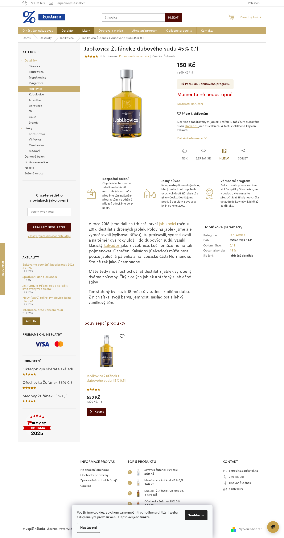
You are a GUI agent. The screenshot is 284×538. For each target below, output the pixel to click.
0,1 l (232, 245)
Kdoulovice (36, 94)
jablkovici (167, 224)
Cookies (85, 485)
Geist (32, 117)
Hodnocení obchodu (94, 469)
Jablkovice (35, 88)
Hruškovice (36, 72)
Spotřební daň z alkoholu (39, 277)
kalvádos (112, 246)
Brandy (33, 122)
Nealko (29, 167)
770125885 (236, 489)
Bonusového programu (214, 84)
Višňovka (35, 139)
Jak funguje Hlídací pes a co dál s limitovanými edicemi (45, 287)
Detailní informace (190, 138)
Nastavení (88, 528)
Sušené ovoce (34, 173)
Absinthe (35, 100)
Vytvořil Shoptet (250, 529)
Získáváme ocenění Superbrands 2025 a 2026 (48, 266)
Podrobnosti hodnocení (134, 56)
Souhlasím (196, 515)
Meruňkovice (37, 77)
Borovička (35, 105)
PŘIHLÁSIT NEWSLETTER (49, 227)
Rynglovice (36, 83)
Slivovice (34, 66)
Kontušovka (37, 134)
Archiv (31, 321)
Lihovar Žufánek (240, 483)
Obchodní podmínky (94, 475)
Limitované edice (36, 162)
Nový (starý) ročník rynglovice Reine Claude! (46, 299)
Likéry (28, 128)
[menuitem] (37, 30)
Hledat (173, 17)
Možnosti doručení (190, 104)
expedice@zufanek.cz (243, 470)
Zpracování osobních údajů (99, 480)
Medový (34, 151)
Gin (31, 111)
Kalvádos (191, 126)
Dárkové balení (35, 156)
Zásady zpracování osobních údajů (49, 236)
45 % (233, 250)
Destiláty (31, 60)
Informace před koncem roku (42, 310)
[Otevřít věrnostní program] (273, 527)
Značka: (163, 56)
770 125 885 (236, 476)
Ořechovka (36, 145)
